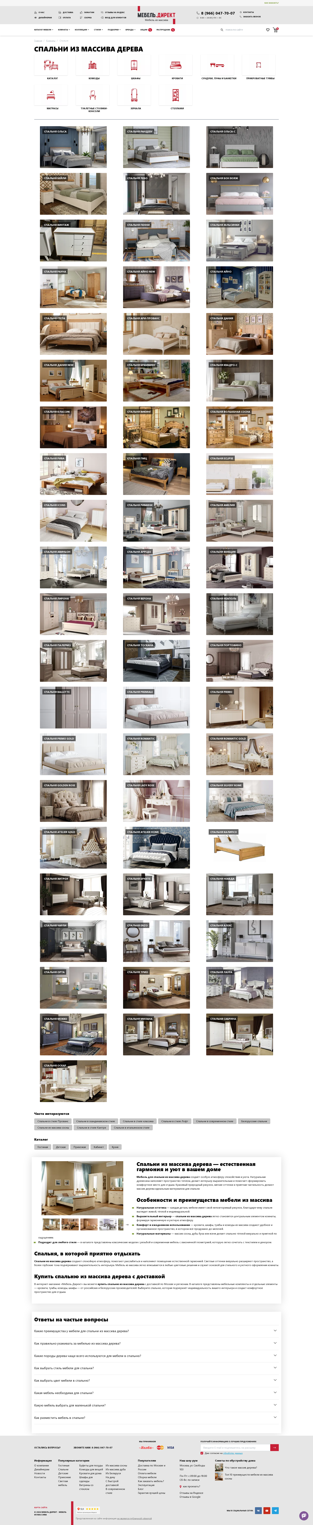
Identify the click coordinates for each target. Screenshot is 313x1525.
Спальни (63, 1469)
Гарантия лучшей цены (151, 1492)
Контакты (248, 12)
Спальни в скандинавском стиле (95, 1121)
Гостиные (63, 1465)
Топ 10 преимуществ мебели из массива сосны (249, 1476)
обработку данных (233, 1453)
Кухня (115, 1147)
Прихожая (80, 1147)
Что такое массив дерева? (241, 1467)
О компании (41, 1465)
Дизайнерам (45, 17)
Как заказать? (271, 3)
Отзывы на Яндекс (115, 12)
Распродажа (165, 29)
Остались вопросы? (47, 1447)
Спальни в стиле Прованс (52, 1121)
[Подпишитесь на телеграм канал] (275, 1510)
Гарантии (89, 12)
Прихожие (64, 1477)
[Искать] (222, 30)
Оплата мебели (147, 1473)
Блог (141, 1489)
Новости (39, 1473)
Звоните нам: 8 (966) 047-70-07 (93, 1447)
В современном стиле (115, 1490)
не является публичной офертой (134, 1518)
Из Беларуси (113, 1473)
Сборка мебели (147, 1477)
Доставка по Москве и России (151, 1467)
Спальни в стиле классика (138, 1121)
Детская (61, 1147)
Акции (145, 29)
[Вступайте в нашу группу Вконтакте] (258, 1510)
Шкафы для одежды (86, 1479)
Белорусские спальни (254, 1121)
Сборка (88, 17)
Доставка (68, 12)
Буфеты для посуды (91, 1465)
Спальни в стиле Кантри (91, 1127)
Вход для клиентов (115, 17)
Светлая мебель (63, 1483)
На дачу (110, 1477)
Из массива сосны (116, 1465)
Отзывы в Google (190, 1496)
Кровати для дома (90, 1473)
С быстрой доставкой (112, 1483)
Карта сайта (40, 1507)
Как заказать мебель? (151, 1481)
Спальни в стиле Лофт (174, 1121)
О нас (41, 12)
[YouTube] (266, 1510)
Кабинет (99, 1147)
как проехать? (191, 1486)
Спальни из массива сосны (53, 1127)
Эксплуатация (146, 1485)
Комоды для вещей (91, 1469)
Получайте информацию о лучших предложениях (228, 1441)
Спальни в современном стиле (214, 1121)
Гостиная (42, 1147)
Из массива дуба (116, 1469)
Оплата (67, 17)
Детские (63, 1473)
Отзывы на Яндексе (191, 1492)
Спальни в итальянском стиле (131, 1127)
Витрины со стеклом (86, 1487)
